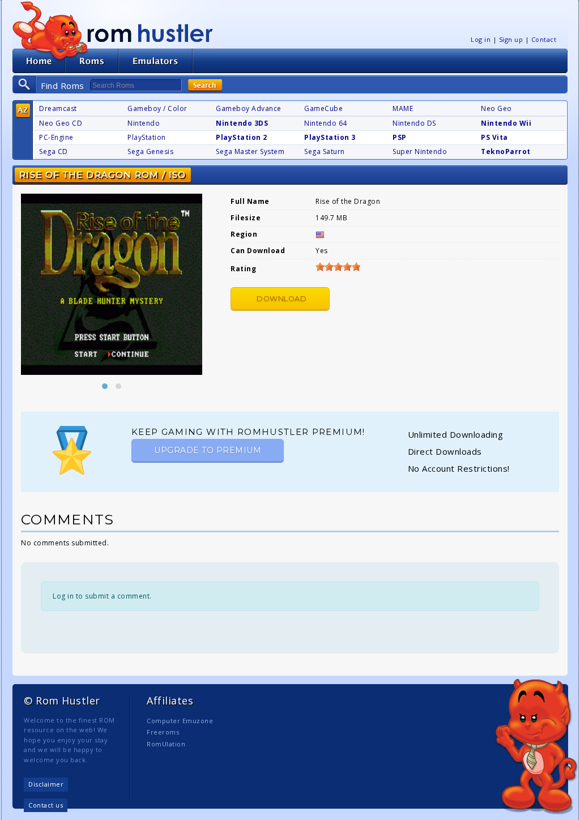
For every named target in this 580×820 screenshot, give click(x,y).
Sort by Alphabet (23, 111)
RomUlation (166, 744)
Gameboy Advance (249, 108)
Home (38, 61)
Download (281, 298)
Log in (481, 39)
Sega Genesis (150, 151)
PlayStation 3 (330, 137)
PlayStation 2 (241, 137)
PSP (400, 137)
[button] (105, 386)
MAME (403, 108)
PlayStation (146, 137)
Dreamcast (58, 108)
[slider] (338, 266)
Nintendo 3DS (242, 123)
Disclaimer (45, 784)
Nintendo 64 (325, 123)
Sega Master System (250, 151)
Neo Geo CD (60, 123)
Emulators (155, 61)
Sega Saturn (324, 151)
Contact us (45, 805)
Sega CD (53, 151)
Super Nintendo (420, 151)
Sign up (511, 39)
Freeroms (163, 732)
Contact (544, 39)
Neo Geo (496, 108)
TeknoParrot (506, 151)
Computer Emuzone (180, 720)
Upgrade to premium (207, 450)
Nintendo (143, 123)
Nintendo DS (414, 123)
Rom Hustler (150, 32)
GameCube (323, 108)
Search (205, 85)
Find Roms (62, 85)
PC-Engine (56, 137)
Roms (91, 61)
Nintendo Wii (506, 123)
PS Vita (494, 137)
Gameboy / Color (157, 108)
